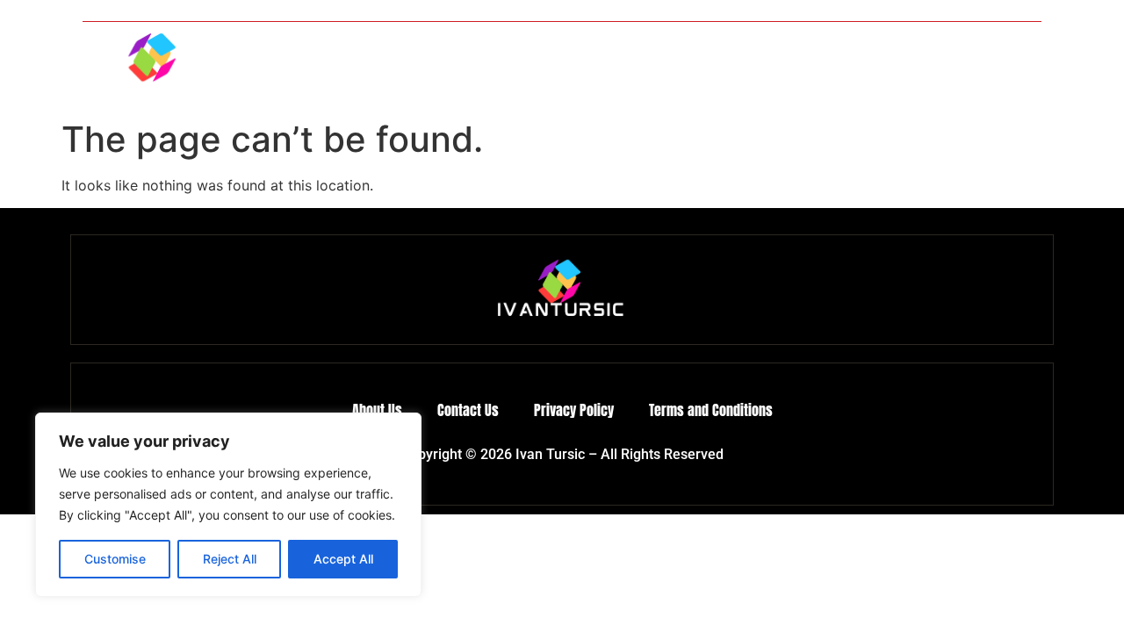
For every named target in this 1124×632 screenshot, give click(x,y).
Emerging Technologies (681, 66)
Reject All (229, 558)
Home (490, 66)
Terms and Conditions (711, 409)
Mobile (560, 66)
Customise (115, 558)
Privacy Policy (574, 409)
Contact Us (993, 66)
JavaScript (812, 66)
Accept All (343, 558)
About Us (902, 66)
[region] (228, 505)
